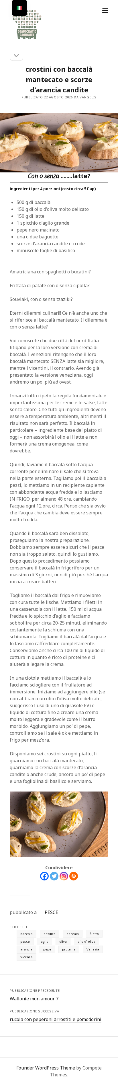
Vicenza (26, 957)
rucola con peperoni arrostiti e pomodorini (55, 1019)
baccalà (26, 934)
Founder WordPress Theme (45, 1068)
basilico (50, 934)
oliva (63, 941)
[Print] (73, 876)
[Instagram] (64, 876)
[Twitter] (54, 876)
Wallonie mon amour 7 (34, 998)
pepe (47, 949)
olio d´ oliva (86, 941)
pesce (25, 941)
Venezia (92, 949)
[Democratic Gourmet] (27, 39)
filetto (94, 934)
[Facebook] (44, 876)
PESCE (51, 912)
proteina (69, 949)
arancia (26, 949)
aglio (44, 941)
